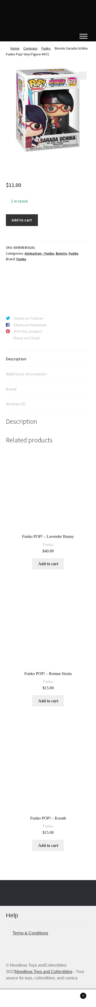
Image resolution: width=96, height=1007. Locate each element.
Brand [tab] (11, 389)
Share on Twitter (29, 318)
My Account (16, 998)
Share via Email (26, 337)
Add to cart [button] (48, 564)
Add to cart (22, 219)
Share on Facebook (30, 324)
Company (30, 48)
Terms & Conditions (30, 933)
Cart (74, 994)
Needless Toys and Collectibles (43, 971)
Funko (46, 48)
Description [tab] (16, 358)
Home (14, 48)
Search (48, 998)
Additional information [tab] (26, 373)
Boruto (61, 253)
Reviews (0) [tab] (16, 403)
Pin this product (28, 331)
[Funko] (25, 285)
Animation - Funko (39, 253)
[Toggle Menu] (83, 36)
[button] (82, 76)
